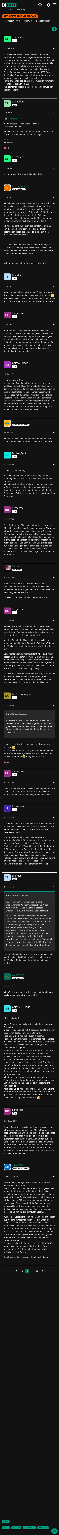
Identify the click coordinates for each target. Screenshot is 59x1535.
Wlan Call (16, 1527)
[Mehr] (53, 48)
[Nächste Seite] (42, 1271)
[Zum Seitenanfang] (54, 1531)
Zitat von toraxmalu (19, 895)
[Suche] (40, 5)
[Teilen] (54, 29)
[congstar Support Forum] (9, 5)
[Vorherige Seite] (17, 1271)
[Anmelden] (47, 5)
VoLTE (6, 1527)
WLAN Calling (29, 1527)
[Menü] (55, 5)
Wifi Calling (43, 1527)
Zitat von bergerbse (19, 714)
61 (37, 1271)
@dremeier (14, 118)
